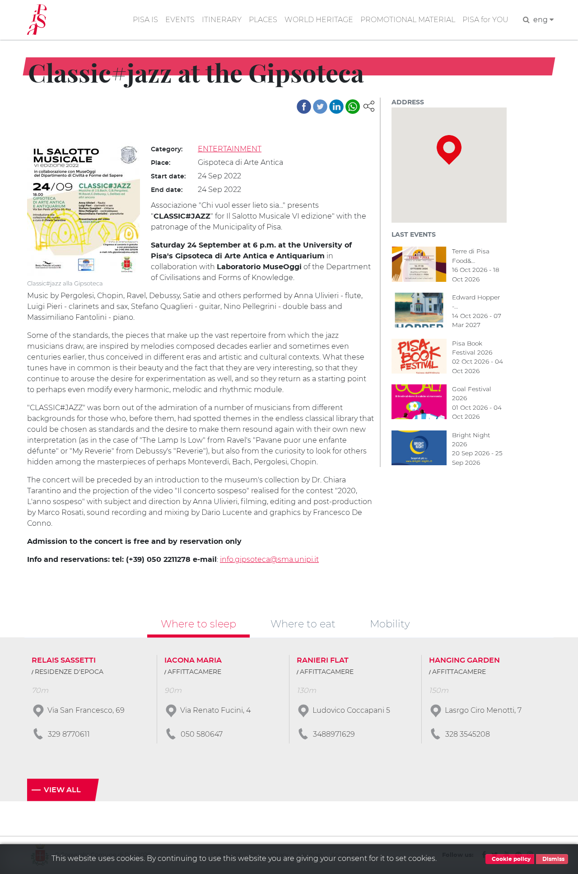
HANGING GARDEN (464, 660)
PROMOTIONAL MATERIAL (407, 19)
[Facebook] (304, 106)
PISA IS (145, 19)
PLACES (263, 19)
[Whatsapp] (352, 106)
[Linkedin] (336, 106)
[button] (369, 105)
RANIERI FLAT (323, 660)
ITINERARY (222, 19)
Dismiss (552, 859)
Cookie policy (510, 859)
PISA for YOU (485, 19)
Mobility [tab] (390, 623)
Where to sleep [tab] (198, 623)
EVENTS (180, 19)
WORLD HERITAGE (318, 19)
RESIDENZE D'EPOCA (69, 672)
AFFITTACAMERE (194, 672)
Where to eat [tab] (303, 623)
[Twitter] (320, 106)
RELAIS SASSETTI (64, 660)
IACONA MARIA (193, 660)
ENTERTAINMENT (229, 149)
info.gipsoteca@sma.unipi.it (269, 559)
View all (62, 790)
